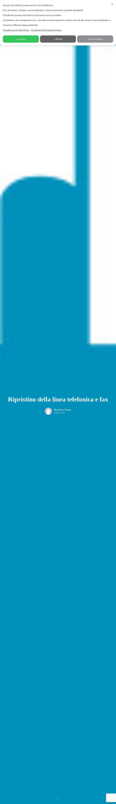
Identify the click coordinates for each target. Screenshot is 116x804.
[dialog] (58, 22)
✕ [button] (112, 4)
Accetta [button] (22, 39)
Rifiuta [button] (59, 39)
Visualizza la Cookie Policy (16, 30)
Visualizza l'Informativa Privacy (46, 30)
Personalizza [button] (96, 39)
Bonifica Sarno (62, 409)
